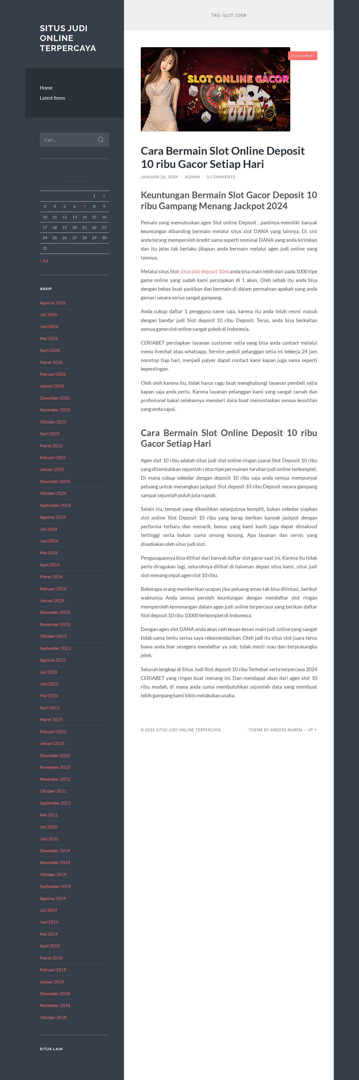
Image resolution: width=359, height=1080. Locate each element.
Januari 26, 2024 (159, 177)
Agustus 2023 (53, 659)
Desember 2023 (55, 612)
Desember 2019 (55, 850)
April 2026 (50, 350)
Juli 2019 (48, 910)
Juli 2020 (48, 826)
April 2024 (50, 564)
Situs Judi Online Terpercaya (68, 38)
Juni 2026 (49, 326)
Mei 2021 (49, 814)
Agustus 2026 (53, 302)
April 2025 (50, 433)
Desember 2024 (55, 481)
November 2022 (55, 767)
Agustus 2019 (53, 898)
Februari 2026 (53, 374)
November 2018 (55, 1005)
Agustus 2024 (53, 517)
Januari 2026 (52, 385)
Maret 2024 (51, 576)
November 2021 (55, 778)
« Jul (44, 260)
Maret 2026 (51, 362)
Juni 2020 (49, 838)
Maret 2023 (51, 719)
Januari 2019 (52, 981)
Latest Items (52, 98)
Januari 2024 (52, 600)
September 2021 (55, 802)
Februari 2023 (53, 731)
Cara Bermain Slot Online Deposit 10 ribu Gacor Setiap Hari (223, 157)
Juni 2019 (49, 921)
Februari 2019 (53, 969)
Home (46, 88)
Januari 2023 (52, 743)
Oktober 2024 (53, 493)
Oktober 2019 (53, 874)
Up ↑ (312, 730)
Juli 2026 (48, 314)
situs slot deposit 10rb (204, 271)
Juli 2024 (48, 529)
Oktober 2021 (53, 791)
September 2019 (55, 886)
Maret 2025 (51, 445)
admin (192, 177)
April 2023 (50, 707)
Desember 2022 (55, 755)
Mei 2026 (49, 338)
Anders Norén (286, 730)
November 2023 (55, 624)
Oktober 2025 (53, 421)
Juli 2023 (48, 672)
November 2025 (55, 409)
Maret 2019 (51, 957)
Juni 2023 (49, 683)
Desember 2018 (55, 993)
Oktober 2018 (53, 1017)
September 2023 (55, 648)
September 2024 (55, 505)
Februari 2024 (53, 588)
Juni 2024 (49, 540)
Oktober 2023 (53, 636)
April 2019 (50, 945)
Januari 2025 (52, 469)
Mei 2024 (49, 552)
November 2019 (55, 862)
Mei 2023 (49, 695)
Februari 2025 (53, 457)
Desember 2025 (55, 397)
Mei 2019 (49, 934)
